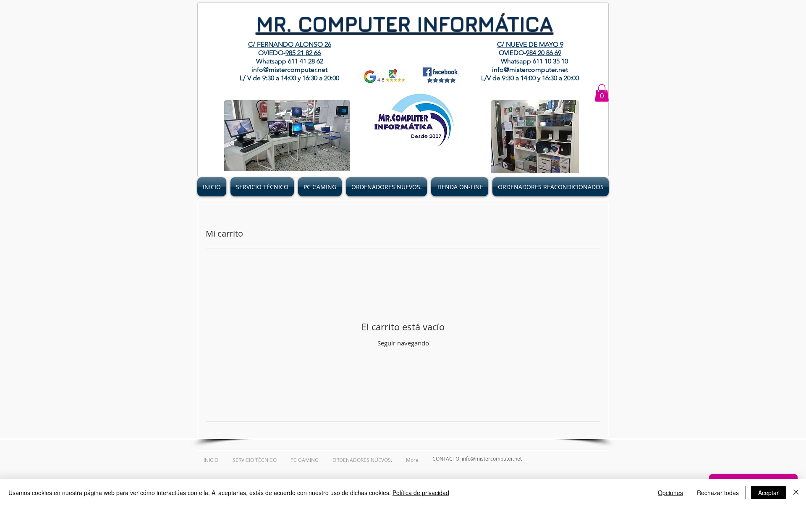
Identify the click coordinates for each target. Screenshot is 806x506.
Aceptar (768, 492)
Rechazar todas (718, 492)
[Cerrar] (796, 492)
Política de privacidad (421, 492)
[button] (601, 93)
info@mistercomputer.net (289, 70)
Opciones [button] (670, 492)
